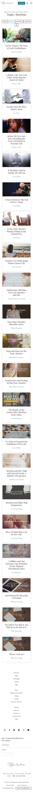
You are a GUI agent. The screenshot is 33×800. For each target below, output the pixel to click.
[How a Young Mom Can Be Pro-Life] (16, 522)
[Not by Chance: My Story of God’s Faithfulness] (16, 35)
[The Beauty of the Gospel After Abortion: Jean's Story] (16, 399)
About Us (16, 710)
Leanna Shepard (16, 418)
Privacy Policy (10, 785)
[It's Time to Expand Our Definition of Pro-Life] (16, 431)
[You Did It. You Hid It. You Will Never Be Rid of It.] (16, 614)
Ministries (21, 782)
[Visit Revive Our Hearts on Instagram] (4, 730)
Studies (16, 681)
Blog (16, 676)
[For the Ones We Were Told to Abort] (16, 96)
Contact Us (16, 713)
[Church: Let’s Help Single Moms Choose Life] (16, 250)
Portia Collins (16, 83)
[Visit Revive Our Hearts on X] (23, 730)
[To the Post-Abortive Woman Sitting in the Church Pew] (16, 219)
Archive (27, 21)
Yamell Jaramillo (16, 52)
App (16, 684)
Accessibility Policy (8, 788)
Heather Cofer (16, 147)
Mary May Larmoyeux (16, 357)
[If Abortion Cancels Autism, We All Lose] (16, 160)
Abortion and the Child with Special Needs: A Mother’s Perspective (16, 473)
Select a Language (23, 788)
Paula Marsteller (16, 631)
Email (4, 750)
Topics (11, 21)
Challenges (16, 679)
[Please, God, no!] (16, 644)
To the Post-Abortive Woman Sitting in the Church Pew (16, 231)
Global (16, 696)
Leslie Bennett (16, 267)
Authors (19, 21)
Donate (21, 3)
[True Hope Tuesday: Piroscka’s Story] (16, 312)
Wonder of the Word (16, 693)
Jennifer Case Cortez (17, 479)
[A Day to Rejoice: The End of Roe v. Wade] (16, 189)
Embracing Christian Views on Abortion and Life (16, 292)
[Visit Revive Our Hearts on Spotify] (19, 730)
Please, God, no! (16, 654)
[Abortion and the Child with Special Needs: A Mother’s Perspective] (16, 461)
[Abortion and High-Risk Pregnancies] (16, 492)
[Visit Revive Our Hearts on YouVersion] (28, 730)
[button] (30, 3)
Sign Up (6, 754)
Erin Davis (16, 113)
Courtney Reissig (16, 509)
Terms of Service (22, 785)
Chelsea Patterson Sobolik (16, 298)
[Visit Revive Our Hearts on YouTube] (14, 730)
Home (5, 21)
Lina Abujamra (16, 572)
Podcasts (16, 673)
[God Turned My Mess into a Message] (16, 585)
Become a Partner (16, 702)
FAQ (16, 719)
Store (16, 690)
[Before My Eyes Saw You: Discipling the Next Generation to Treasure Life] (16, 126)
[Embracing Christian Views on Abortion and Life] (16, 280)
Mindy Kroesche (16, 328)
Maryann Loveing (16, 601)
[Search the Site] (27, 3)
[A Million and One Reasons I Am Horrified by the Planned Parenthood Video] (16, 551)
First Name (5, 745)
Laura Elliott (16, 176)
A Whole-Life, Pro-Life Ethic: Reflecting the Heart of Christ (16, 77)
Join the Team (16, 716)
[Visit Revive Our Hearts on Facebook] (9, 730)
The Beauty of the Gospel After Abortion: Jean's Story (16, 412)
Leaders (16, 699)
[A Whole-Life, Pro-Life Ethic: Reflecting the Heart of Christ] (16, 65)
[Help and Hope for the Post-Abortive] (16, 341)
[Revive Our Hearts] (7, 3)
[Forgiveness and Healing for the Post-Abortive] (16, 370)
